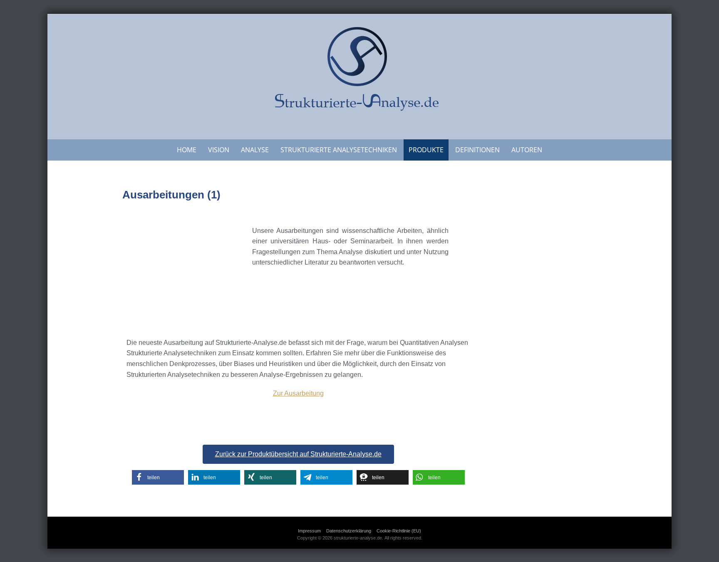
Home (186, 149)
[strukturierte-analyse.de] (359, 75)
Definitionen (477, 149)
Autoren (526, 149)
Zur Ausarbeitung (298, 393)
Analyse (255, 149)
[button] (158, 477)
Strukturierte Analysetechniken (338, 149)
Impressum (309, 530)
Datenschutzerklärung (348, 530)
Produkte (426, 149)
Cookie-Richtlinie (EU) (399, 530)
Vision (218, 149)
